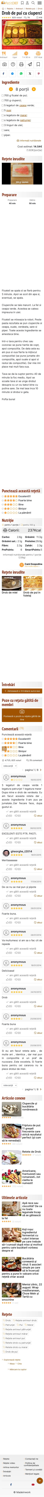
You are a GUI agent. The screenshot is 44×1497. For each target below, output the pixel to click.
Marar (30, 1325)
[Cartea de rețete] (22, 3)
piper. (7, 135)
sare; (7, 130)
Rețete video (9, 1463)
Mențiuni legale (32, 1474)
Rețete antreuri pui (15, 1338)
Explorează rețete (12, 1360)
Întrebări (7, 1471)
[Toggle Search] (33, 3)
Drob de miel (9, 592)
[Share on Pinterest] (38, 73)
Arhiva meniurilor (11, 1467)
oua (8, 110)
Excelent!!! (24, 496)
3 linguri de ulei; (13, 125)
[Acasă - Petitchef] (3, 8)
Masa (12, 1363)
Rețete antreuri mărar (17, 1334)
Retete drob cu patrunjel (18, 1343)
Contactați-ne (31, 1459)
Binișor (22, 508)
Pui (20, 1325)
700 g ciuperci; (13, 100)
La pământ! (24, 512)
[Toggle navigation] (40, 3)
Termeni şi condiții (33, 1469)
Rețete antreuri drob (26, 1320)
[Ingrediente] (4, 748)
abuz (39, 815)
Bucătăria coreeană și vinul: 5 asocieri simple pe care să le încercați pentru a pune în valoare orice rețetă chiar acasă (21, 1267)
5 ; (7, 110)
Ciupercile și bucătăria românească (29, 1106)
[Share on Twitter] (29, 73)
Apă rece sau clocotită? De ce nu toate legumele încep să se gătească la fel (22, 1210)
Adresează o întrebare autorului (23, 691)
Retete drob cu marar (17, 1347)
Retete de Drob (31, 1151)
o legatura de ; (15, 115)
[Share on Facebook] (3, 73)
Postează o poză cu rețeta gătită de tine (22, 718)
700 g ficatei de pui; (15, 95)
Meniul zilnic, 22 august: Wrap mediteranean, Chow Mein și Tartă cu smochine (22, 1292)
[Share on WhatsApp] (21, 73)
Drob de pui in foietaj (31, 594)
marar (23, 115)
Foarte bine (25, 500)
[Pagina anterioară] (22, 769)
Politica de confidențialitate (31, 1464)
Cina (19, 1363)
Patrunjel (10, 1325)
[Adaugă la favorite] (38, 64)
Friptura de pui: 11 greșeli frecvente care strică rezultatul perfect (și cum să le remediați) (21, 1133)
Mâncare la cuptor (18, 1369)
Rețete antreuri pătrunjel (18, 1329)
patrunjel (25, 120)
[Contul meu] (27, 3)
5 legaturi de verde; (19, 105)
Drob (8, 1320)
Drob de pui (11, 1351)
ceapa (22, 105)
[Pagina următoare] (40, 769)
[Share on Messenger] (12, 73)
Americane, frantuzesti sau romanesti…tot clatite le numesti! (31, 1177)
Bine (21, 504)
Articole (7, 1476)
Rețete (6, 1459)
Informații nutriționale (30, 140)
